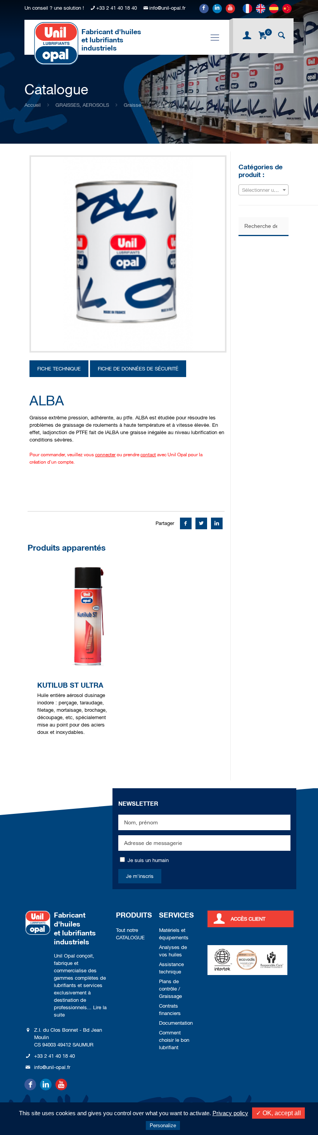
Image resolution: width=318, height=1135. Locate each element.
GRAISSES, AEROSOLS (82, 105)
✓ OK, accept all (278, 1113)
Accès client (248, 919)
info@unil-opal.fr (167, 8)
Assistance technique (171, 968)
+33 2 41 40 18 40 (116, 8)
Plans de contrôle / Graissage (170, 989)
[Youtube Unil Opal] (230, 8)
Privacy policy (230, 1113)
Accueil (32, 105)
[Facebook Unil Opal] (204, 8)
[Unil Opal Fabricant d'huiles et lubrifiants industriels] (56, 43)
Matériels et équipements (173, 933)
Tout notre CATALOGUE (130, 933)
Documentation (176, 1023)
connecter (105, 454)
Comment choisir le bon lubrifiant (174, 1040)
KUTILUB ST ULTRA (70, 685)
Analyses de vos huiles (173, 951)
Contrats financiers (170, 1009)
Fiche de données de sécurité (138, 369)
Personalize (163, 1125)
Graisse (132, 105)
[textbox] (263, 190)
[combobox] (263, 189)
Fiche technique (59, 369)
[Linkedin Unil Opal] (217, 8)
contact (148, 454)
